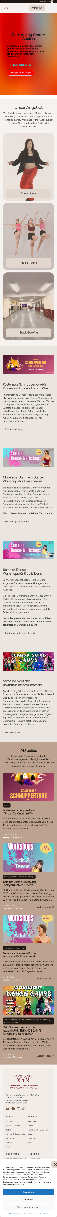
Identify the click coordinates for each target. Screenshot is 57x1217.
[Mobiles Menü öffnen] (50, 8)
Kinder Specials (17, 877)
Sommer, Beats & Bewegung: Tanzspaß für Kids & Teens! (19, 883)
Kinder (6, 805)
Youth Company (11, 1022)
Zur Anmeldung (14, 429)
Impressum (44, 1213)
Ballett (8, 1130)
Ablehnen (28, 1199)
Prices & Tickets (13, 1125)
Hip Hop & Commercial (15, 1134)
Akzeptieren (28, 1192)
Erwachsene (9, 948)
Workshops (29, 877)
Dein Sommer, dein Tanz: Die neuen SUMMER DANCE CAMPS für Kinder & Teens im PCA (22, 1030)
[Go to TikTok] (23, 1109)
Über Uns (34, 1154)
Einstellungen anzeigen (28, 1207)
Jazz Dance (11, 1138)
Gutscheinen (45, 1)
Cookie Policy (13, 1213)
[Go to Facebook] (13, 1109)
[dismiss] (52, 1)
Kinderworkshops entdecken (21, 633)
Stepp (8, 1147)
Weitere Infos (12, 732)
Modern (9, 1142)
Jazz (30, 1134)
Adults (9, 1117)
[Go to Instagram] (18, 1109)
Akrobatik (32, 1121)
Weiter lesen (44, 907)
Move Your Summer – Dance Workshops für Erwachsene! (19, 955)
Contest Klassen (11, 1019)
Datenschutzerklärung (30, 1213)
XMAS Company (43, 1019)
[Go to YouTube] (7, 1109)
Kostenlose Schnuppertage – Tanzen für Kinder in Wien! (18, 812)
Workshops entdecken (17, 521)
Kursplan (9, 1121)
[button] (52, 1162)
